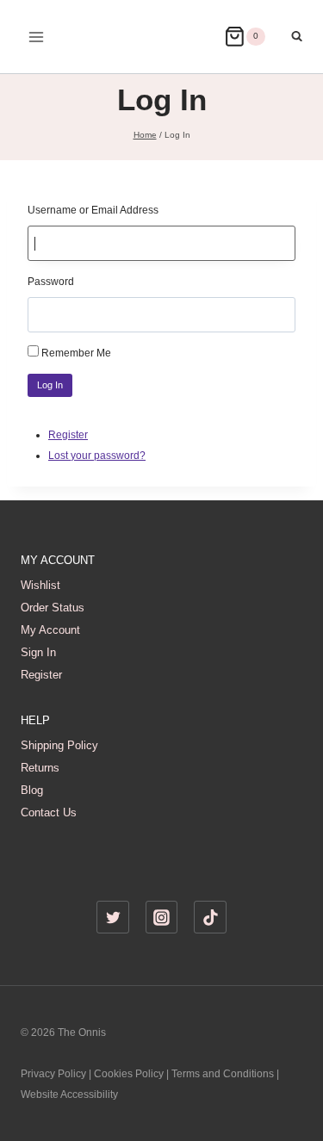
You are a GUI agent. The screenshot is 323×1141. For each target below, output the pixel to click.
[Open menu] (37, 36)
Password (51, 282)
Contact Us (49, 812)
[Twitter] (112, 917)
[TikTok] (210, 917)
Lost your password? (97, 456)
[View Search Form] (288, 36)
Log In (50, 385)
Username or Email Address (93, 210)
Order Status (52, 607)
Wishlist (40, 585)
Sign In (38, 652)
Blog (32, 790)
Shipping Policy (59, 745)
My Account (50, 629)
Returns (40, 767)
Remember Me (76, 353)
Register (68, 435)
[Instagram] (162, 917)
